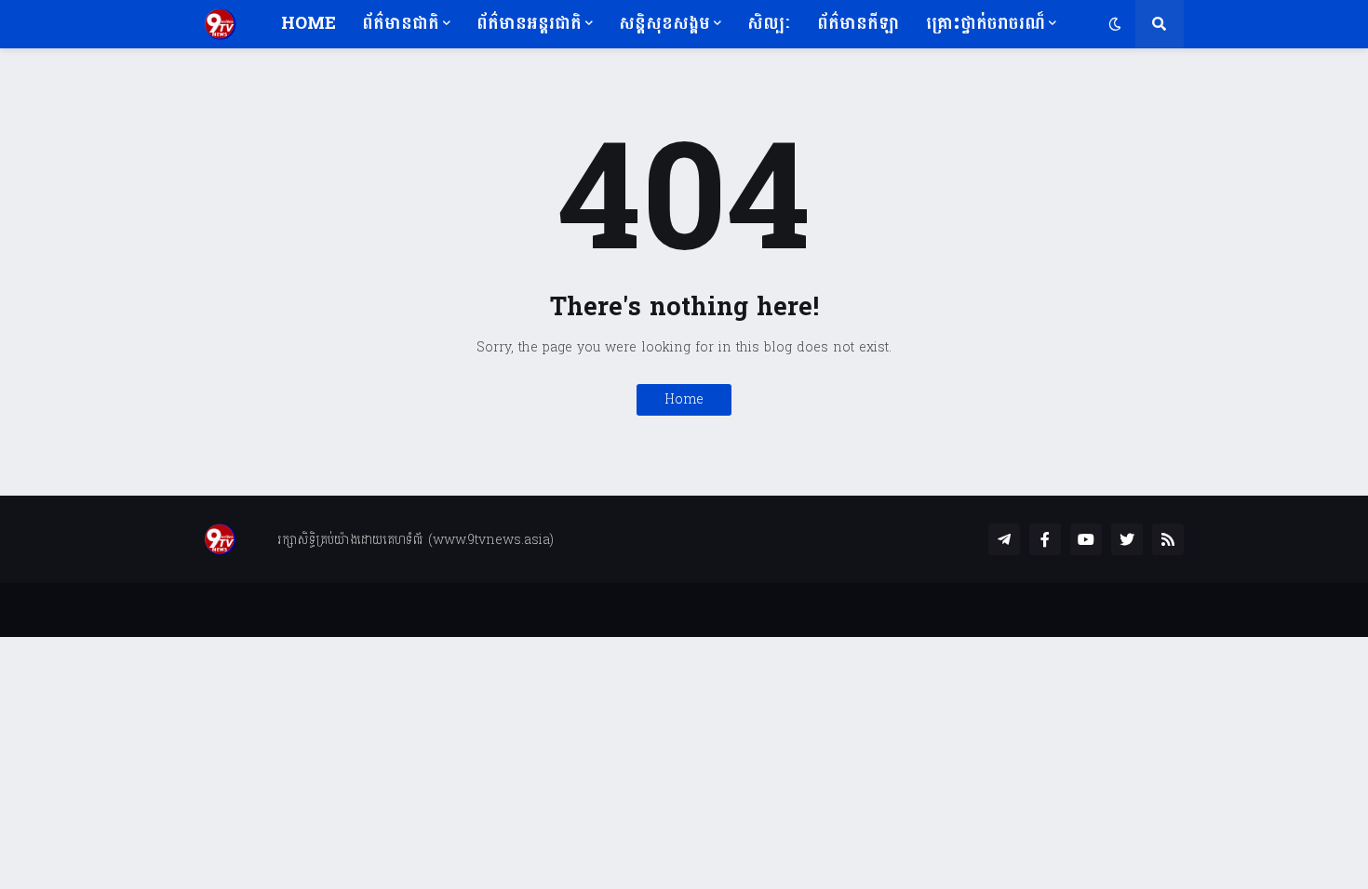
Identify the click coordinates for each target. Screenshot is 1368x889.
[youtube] (1086, 539)
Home (684, 399)
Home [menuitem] (308, 23)
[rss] (1168, 539)
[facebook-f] (1045, 539)
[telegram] (1004, 539)
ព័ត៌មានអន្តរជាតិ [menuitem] (529, 23)
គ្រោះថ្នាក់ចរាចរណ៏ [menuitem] (985, 23)
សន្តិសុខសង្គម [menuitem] (664, 23)
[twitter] (1127, 539)
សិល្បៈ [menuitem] (769, 23)
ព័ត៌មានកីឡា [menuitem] (858, 23)
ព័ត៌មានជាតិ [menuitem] (400, 23)
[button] (1114, 24)
